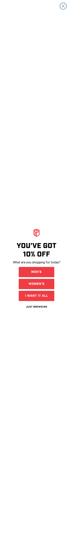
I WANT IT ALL (36, 296)
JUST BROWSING (36, 306)
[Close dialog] (63, 6)
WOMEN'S (37, 284)
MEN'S (36, 272)
